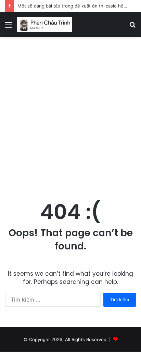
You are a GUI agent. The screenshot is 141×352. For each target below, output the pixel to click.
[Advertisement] (70, 117)
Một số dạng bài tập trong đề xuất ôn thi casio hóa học (76, 6)
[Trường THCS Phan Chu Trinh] (44, 24)
